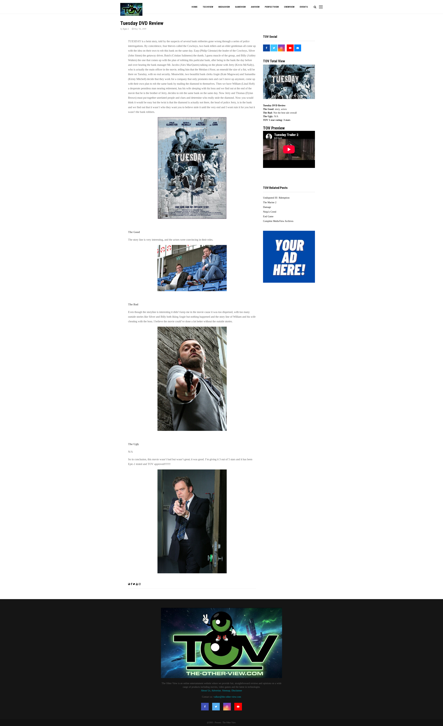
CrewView (289, 7)
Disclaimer (237, 690)
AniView (255, 7)
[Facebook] (205, 706)
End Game (268, 216)
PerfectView (272, 7)
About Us (205, 690)
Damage (267, 207)
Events (304, 7)
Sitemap (226, 690)
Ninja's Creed (269, 211)
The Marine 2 (269, 202)
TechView (208, 7)
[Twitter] (216, 706)
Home (194, 7)
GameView (240, 7)
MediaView (224, 7)
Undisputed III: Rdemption (276, 197)
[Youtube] (238, 706)
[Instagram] (227, 706)
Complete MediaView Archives (278, 221)
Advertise (216, 690)
